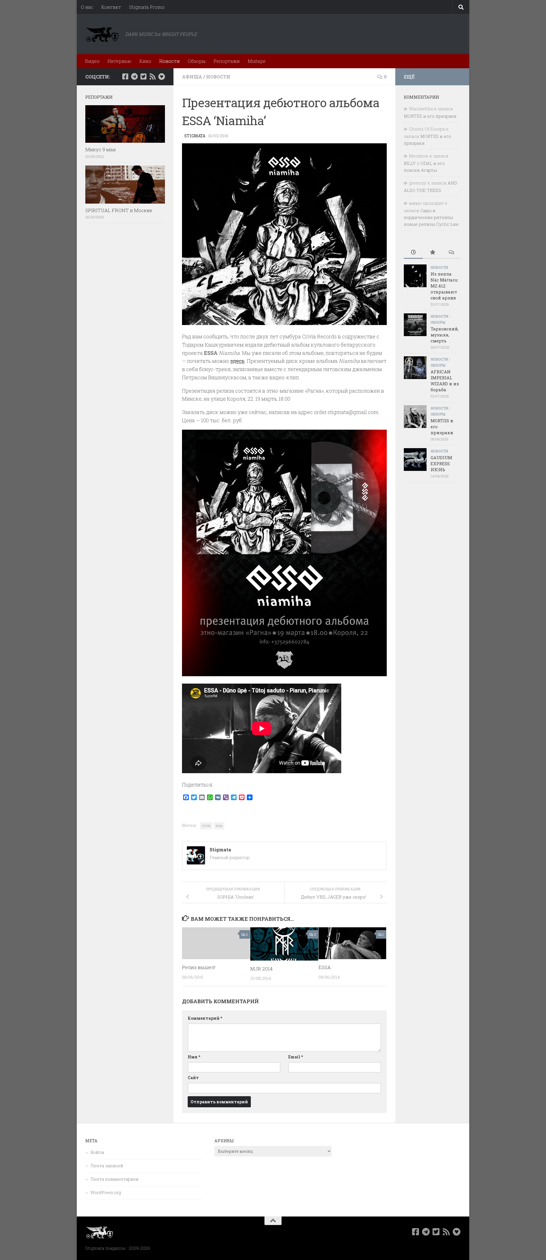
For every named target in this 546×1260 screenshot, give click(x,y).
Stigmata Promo (147, 7)
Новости (169, 61)
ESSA (324, 967)
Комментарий (205, 1018)
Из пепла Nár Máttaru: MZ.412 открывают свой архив (444, 286)
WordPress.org (105, 1192)
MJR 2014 (261, 968)
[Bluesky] (161, 76)
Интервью (119, 61)
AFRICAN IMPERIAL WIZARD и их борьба (445, 380)
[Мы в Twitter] (143, 76)
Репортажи (227, 61)
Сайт (193, 1077)
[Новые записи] (413, 253)
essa (219, 825)
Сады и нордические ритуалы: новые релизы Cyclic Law (431, 217)
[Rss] (152, 76)
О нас (87, 7)
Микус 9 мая (100, 149)
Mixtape (257, 61)
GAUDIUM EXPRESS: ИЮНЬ (441, 463)
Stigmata (194, 135)
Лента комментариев (114, 1179)
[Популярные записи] (432, 253)
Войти (97, 1152)
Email (295, 1057)
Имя (194, 1057)
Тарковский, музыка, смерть (445, 335)
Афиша (192, 77)
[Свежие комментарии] (451, 253)
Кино (145, 61)
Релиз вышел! (199, 967)
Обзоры (197, 61)
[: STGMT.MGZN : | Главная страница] (102, 34)
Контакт (111, 7)
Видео (92, 61)
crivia (206, 825)
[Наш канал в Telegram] (134, 76)
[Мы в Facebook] (125, 76)
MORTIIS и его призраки (430, 116)
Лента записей (106, 1165)
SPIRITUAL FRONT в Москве (118, 210)
